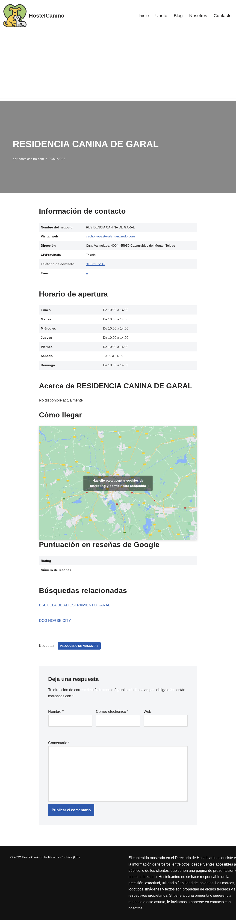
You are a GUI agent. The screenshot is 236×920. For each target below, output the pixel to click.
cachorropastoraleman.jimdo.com (110, 236)
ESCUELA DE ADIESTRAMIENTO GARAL (74, 605)
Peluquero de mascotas (79, 645)
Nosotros (198, 15)
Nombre (56, 711)
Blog (178, 15)
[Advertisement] (118, 66)
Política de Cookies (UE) (62, 857)
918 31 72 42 (95, 264)
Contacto (223, 15)
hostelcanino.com (31, 159)
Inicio (144, 15)
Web (147, 711)
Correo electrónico (112, 711)
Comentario (59, 743)
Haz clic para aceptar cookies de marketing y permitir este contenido (118, 483)
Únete (161, 15)
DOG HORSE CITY (55, 621)
